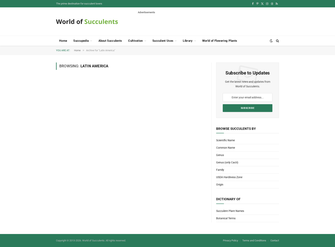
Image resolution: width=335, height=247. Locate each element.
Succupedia (81, 40)
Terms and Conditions (254, 240)
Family (220, 169)
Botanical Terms (226, 218)
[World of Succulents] (87, 21)
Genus (220, 155)
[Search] (277, 40)
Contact (274, 240)
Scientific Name (225, 140)
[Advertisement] (208, 23)
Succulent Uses (162, 40)
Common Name (225, 147)
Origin (219, 184)
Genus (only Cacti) (227, 162)
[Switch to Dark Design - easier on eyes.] (271, 40)
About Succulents (110, 40)
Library (188, 40)
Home (63, 40)
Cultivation (135, 40)
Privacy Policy (230, 240)
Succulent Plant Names (230, 210)
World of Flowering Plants (219, 40)
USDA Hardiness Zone (229, 177)
